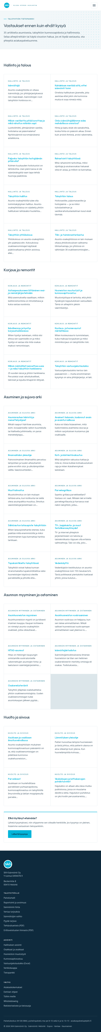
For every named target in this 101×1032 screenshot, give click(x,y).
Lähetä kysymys (20, 834)
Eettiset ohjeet (11, 992)
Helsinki (42, 1026)
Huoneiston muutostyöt (15, 954)
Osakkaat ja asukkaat (14, 949)
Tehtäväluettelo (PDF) (14, 925)
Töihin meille (10, 996)
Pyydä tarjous (10, 921)
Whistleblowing (11, 1001)
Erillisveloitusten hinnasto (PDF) (18, 930)
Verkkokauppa (10, 968)
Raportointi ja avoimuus (15, 902)
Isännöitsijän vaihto (13, 916)
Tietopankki (9, 972)
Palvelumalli (9, 898)
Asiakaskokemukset (13, 987)
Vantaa (57, 1026)
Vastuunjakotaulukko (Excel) (17, 963)
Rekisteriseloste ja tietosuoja (17, 1005)
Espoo (50, 1026)
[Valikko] (94, 5)
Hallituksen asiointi (13, 945)
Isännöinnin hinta (12, 907)
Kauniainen (67, 1026)
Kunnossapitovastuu (13, 958)
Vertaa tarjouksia (12, 911)
